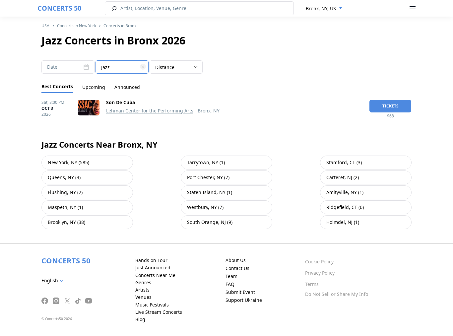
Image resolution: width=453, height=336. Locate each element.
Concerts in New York (76, 26)
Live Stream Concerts (158, 312)
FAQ (230, 284)
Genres (143, 282)
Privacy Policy (320, 273)
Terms (312, 284)
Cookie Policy (319, 261)
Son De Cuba (120, 102)
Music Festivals (152, 305)
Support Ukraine (244, 300)
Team (231, 276)
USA (45, 26)
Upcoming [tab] (93, 87)
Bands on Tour (151, 260)
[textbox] (122, 67)
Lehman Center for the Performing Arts (149, 110)
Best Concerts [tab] (57, 86)
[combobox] (324, 8)
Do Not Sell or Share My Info (336, 294)
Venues (143, 297)
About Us (236, 260)
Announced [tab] (127, 87)
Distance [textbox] (164, 67)
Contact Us (237, 268)
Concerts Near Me (155, 275)
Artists (142, 290)
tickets (390, 106)
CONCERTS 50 (59, 8)
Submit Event (240, 292)
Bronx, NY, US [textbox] (321, 8)
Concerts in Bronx (119, 26)
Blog (140, 319)
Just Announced (152, 267)
